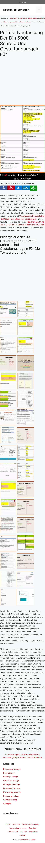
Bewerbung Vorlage (12, 769)
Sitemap (23, 832)
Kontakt (22, 835)
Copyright (32, 828)
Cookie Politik (13, 832)
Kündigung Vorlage (11, 784)
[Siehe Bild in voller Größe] (22, 172)
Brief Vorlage (18, 18)
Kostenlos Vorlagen (16, 9)
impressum (33, 832)
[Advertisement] (22, 79)
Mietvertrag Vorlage (12, 792)
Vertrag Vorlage (10, 800)
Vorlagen (7, 804)
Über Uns (16, 824)
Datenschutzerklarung (30, 824)
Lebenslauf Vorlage (11, 788)
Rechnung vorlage (11, 796)
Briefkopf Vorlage (10, 777)
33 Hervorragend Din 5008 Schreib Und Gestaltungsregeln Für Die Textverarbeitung (22, 756)
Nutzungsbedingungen (17, 828)
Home (11, 18)
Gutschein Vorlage (11, 781)
